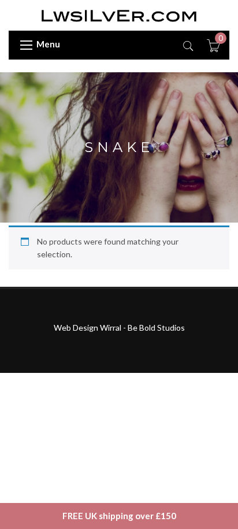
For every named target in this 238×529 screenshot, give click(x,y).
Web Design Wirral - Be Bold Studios (119, 327)
